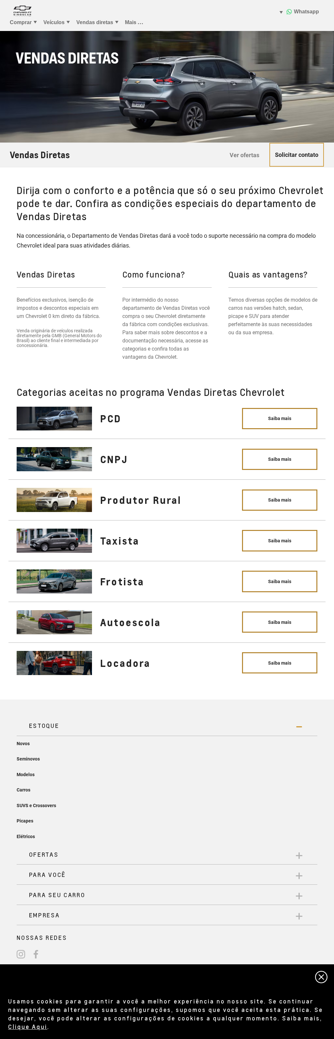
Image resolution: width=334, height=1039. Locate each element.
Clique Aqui (27, 1026)
